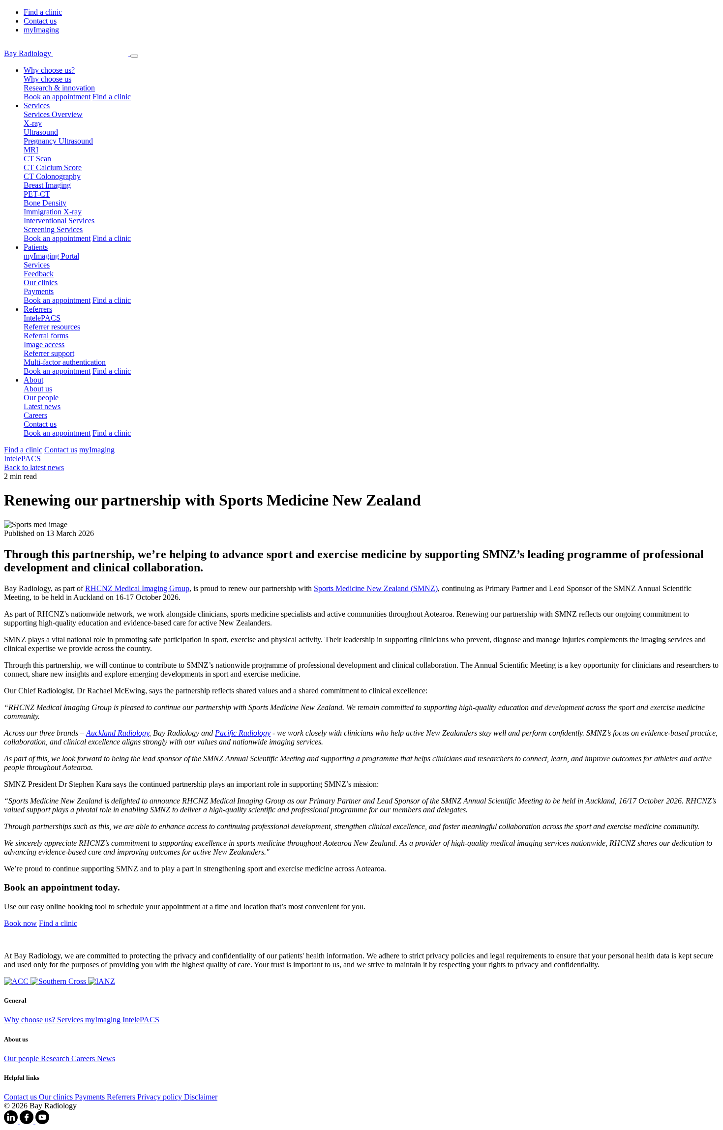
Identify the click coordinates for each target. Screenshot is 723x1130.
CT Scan (37, 158)
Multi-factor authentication (65, 362)
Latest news (42, 406)
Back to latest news (34, 467)
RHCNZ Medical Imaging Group (137, 588)
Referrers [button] (38, 309)
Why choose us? (30, 1019)
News (106, 1058)
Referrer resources (52, 327)
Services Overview (53, 114)
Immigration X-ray (53, 212)
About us (38, 389)
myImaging (41, 30)
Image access (44, 344)
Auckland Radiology (117, 733)
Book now (20, 923)
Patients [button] (36, 247)
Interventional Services (59, 220)
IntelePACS (42, 318)
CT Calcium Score (53, 167)
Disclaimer (200, 1097)
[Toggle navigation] (134, 56)
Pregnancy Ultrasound (58, 141)
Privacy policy (160, 1097)
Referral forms (46, 335)
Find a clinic (43, 12)
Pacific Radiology (243, 733)
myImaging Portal (51, 256)
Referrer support (49, 353)
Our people (41, 397)
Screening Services (53, 229)
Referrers (122, 1097)
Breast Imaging (47, 185)
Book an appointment (57, 96)
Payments (39, 291)
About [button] (33, 380)
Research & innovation (59, 88)
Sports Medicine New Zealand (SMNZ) (376, 588)
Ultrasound (41, 132)
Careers (35, 415)
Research (56, 1058)
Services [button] (37, 105)
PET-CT (37, 194)
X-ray (33, 123)
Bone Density (45, 203)
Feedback (39, 273)
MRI (31, 150)
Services (37, 265)
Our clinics (41, 282)
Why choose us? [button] (49, 70)
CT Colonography (52, 176)
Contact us (40, 21)
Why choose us (47, 79)
